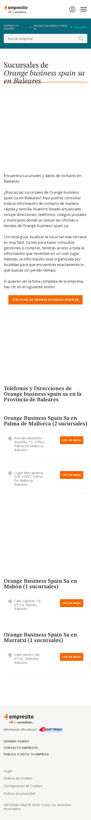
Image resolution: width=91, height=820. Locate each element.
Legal (8, 771)
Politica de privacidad (19, 793)
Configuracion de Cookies (23, 786)
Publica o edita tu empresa (26, 754)
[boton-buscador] (81, 38)
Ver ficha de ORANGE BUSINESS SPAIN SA (45, 300)
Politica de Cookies (18, 778)
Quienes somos (16, 741)
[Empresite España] (17, 9)
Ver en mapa (71, 440)
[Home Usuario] (72, 9)
